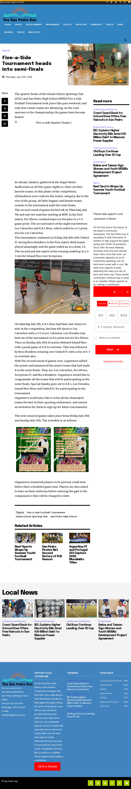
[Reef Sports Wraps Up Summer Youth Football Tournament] (25, 538)
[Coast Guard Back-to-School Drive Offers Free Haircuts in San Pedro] (17, 608)
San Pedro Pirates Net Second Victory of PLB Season (52, 553)
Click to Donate (47, 766)
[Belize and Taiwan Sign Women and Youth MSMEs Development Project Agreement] (113, 608)
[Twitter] (125, 2)
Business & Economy (103, 127)
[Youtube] (129, 2)
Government (99, 162)
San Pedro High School (63, 516)
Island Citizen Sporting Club (32, 516)
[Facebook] (107, 2)
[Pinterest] (120, 2)
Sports (6, 50)
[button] (125, 40)
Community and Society (105, 109)
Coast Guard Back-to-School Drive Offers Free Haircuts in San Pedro (109, 116)
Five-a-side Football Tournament (46, 512)
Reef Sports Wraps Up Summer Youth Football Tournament (25, 553)
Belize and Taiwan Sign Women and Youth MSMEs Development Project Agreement (112, 631)
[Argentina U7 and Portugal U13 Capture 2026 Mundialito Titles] (79, 538)
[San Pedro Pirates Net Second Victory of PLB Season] (52, 538)
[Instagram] (111, 2)
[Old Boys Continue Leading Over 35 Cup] (81, 608)
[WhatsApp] (5, 123)
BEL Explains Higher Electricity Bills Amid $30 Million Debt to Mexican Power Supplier (48, 631)
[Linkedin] (116, 2)
